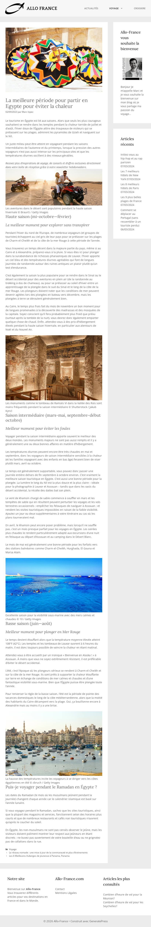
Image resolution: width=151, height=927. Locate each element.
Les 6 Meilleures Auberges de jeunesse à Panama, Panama (39, 855)
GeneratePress (98, 921)
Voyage (114, 8)
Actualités (91, 8)
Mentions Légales (66, 893)
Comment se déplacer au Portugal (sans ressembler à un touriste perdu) (131, 217)
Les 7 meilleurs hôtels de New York (130, 175)
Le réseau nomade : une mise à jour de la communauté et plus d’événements (48, 852)
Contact (60, 889)
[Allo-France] (30, 8)
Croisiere (139, 8)
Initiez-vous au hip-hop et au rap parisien (131, 158)
